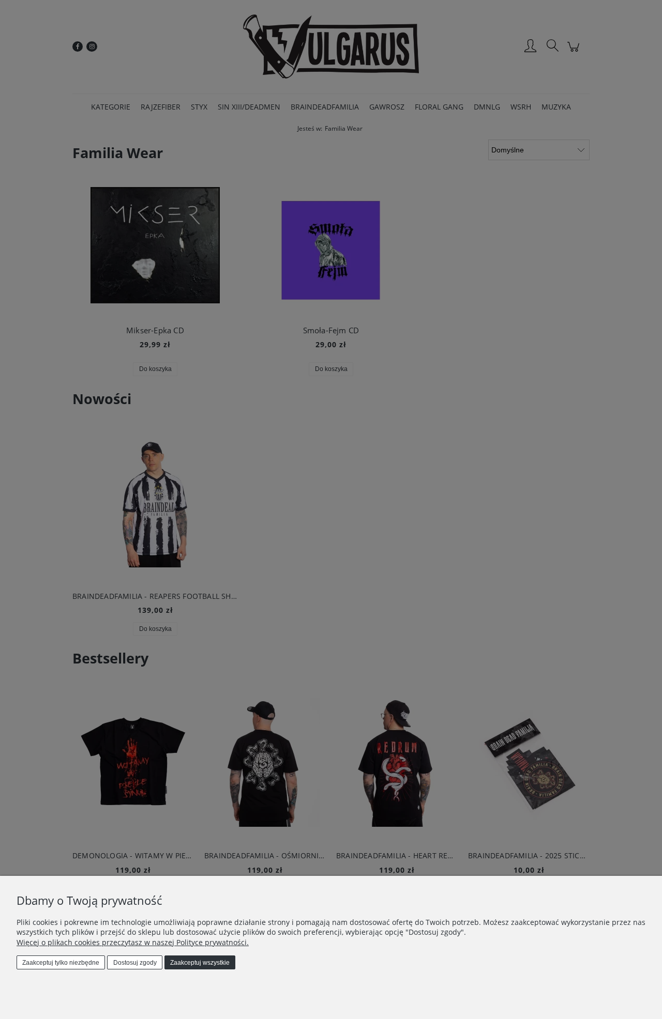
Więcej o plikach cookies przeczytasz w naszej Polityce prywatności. (133, 942)
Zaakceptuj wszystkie (200, 962)
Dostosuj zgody (135, 962)
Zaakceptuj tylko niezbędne (60, 962)
